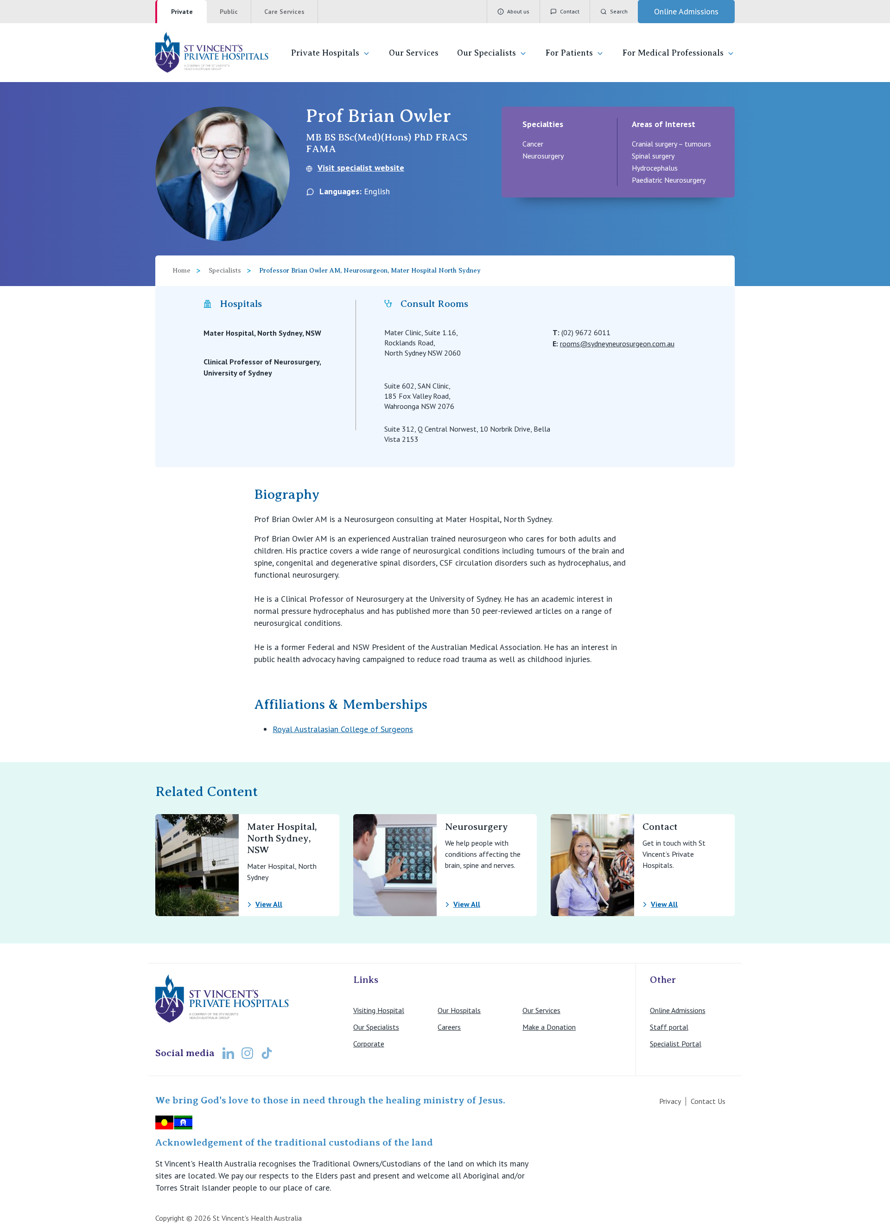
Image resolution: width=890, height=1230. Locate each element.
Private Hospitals (325, 52)
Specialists (225, 270)
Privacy (670, 1101)
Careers (449, 1027)
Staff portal (669, 1027)
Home (181, 270)
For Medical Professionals (673, 52)
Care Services (284, 11)
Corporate (368, 1043)
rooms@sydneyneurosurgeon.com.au (617, 343)
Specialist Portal (675, 1043)
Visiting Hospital (378, 1010)
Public (229, 11)
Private (182, 11)
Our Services (414, 52)
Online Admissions (678, 1010)
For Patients (569, 52)
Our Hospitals (459, 1010)
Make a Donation (549, 1027)
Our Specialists (486, 52)
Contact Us (708, 1101)
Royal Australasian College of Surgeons (343, 729)
